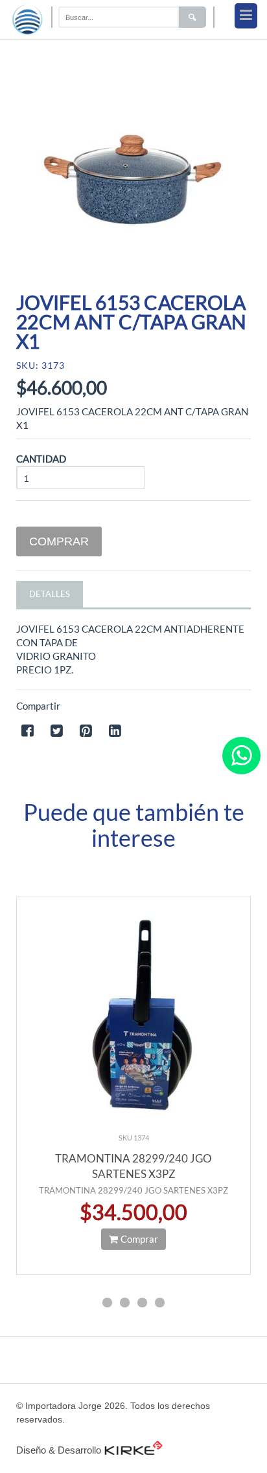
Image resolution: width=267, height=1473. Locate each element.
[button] (107, 1304)
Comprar (59, 541)
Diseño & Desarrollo (58, 1450)
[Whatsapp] (241, 755)
